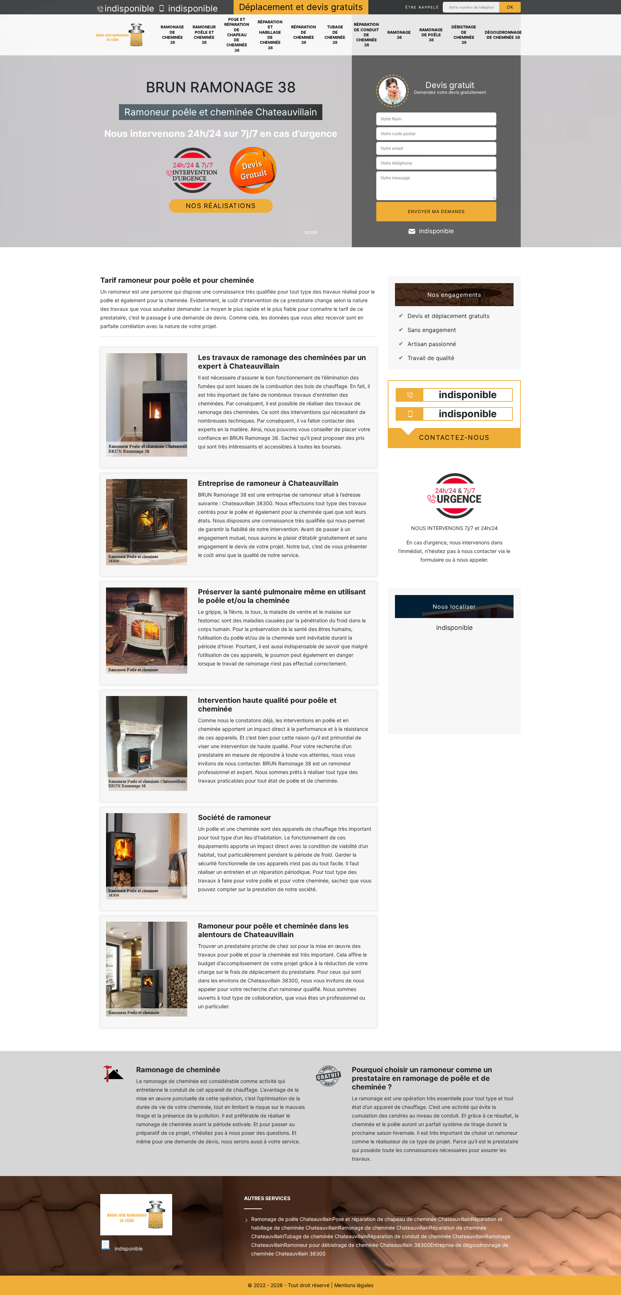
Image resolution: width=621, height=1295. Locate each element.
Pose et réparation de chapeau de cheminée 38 (236, 35)
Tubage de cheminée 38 (335, 34)
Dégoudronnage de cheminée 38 (503, 35)
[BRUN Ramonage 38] (120, 35)
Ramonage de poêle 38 (431, 35)
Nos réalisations (221, 205)
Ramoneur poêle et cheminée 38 (204, 34)
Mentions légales (353, 1285)
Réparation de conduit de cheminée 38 (366, 34)
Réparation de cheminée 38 (303, 34)
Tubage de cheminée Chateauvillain (325, 1236)
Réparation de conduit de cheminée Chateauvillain (426, 1236)
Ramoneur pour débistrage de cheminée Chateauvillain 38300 (357, 1245)
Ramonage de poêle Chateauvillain (291, 1219)
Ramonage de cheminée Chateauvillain (383, 1228)
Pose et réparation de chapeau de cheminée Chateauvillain (401, 1219)
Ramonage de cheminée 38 (172, 34)
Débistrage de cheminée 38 (463, 34)
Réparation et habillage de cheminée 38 (270, 34)
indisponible (129, 8)
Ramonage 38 (399, 35)
